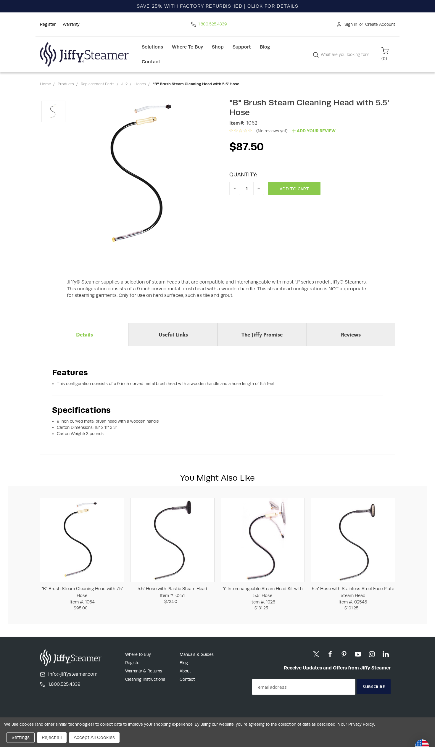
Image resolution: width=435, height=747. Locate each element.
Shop (218, 47)
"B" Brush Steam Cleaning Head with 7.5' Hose (82, 595)
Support (242, 47)
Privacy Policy (361, 724)
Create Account (380, 24)
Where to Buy (187, 47)
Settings (21, 737)
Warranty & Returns (143, 671)
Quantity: (243, 174)
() (384, 58)
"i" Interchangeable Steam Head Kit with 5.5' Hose (263, 595)
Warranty (71, 24)
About (185, 671)
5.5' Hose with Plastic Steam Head (172, 592)
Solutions (152, 47)
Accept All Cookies (94, 737)
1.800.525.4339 (212, 24)
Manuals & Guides (197, 654)
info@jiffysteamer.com (72, 674)
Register (48, 24)
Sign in (350, 24)
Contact (151, 62)
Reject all (52, 737)
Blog (265, 47)
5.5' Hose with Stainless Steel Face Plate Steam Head (353, 595)
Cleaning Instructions (145, 679)
